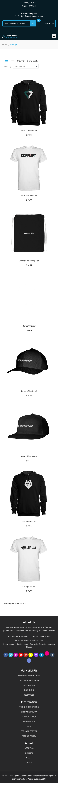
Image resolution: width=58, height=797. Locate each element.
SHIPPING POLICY (29, 712)
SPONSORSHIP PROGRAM (29, 675)
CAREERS (29, 753)
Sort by (7, 66)
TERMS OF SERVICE (29, 731)
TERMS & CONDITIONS (29, 707)
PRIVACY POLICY (29, 717)
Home (4, 45)
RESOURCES (29, 695)
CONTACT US (29, 685)
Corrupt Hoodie (29, 521)
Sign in (33, 6)
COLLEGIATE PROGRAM (29, 680)
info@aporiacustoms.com (32, 640)
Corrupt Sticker (29, 326)
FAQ (29, 726)
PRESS (29, 763)
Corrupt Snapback (29, 456)
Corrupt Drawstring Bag (29, 261)
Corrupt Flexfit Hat (29, 391)
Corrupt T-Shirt (29, 586)
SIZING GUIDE (29, 721)
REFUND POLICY (29, 736)
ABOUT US (29, 748)
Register (25, 6)
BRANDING (29, 690)
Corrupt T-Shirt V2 (29, 196)
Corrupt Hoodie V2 (29, 130)
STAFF (29, 758)
